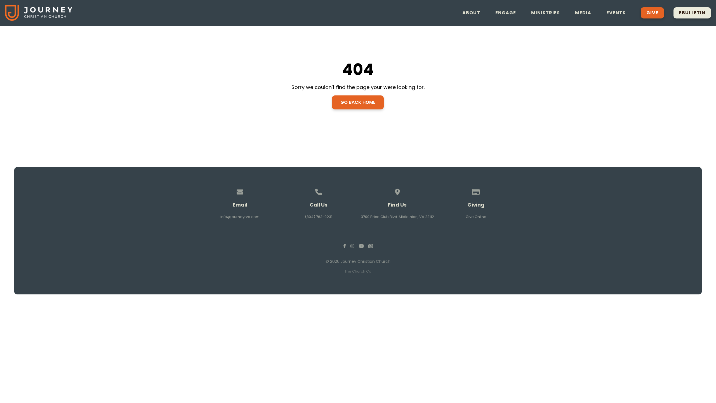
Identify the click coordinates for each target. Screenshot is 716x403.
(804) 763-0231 (318, 216)
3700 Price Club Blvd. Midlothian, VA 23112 (397, 216)
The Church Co (358, 271)
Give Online (476, 216)
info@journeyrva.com (240, 216)
